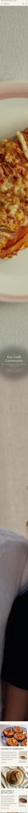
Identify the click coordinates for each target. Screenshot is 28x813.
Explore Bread (5, 808)
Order (9, 370)
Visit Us (18, 370)
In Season (3, 762)
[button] (1, 3)
